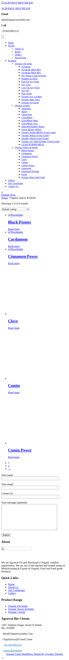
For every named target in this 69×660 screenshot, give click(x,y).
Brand (17, 52)
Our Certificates (15, 183)
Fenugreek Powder (30, 171)
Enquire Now (8, 194)
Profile (11, 46)
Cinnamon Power (29, 156)
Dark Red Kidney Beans (32, 126)
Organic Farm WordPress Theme (34, 654)
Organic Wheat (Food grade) (35, 135)
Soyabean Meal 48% (31, 72)
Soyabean (25, 66)
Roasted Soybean (29, 78)
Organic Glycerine (30, 102)
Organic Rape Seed (30, 99)
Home (11, 43)
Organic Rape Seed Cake (33, 177)
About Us (19, 49)
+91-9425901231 (12, 645)
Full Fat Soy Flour (30, 81)
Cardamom (26, 153)
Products (12, 61)
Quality (18, 55)
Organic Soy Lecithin (31, 96)
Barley (24, 111)
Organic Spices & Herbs (26, 147)
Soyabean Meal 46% (31, 69)
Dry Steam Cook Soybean (33, 75)
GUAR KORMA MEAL (32, 144)
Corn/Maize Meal (29, 120)
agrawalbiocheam (12, 650)
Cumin (24, 162)
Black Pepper (27, 150)
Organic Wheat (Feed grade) (35, 138)
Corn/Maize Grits (29, 123)
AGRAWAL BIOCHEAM (15, 8)
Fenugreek (26, 168)
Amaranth (26, 108)
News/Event (20, 58)
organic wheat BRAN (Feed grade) (38, 132)
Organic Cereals (22, 105)
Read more (14, 229)
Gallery (11, 180)
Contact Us (13, 186)
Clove (24, 159)
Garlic (24, 174)
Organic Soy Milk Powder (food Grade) (40, 141)
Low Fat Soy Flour (30, 87)
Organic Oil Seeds (23, 63)
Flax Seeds (26, 93)
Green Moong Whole (31, 129)
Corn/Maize (26, 117)
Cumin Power (27, 165)
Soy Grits (25, 84)
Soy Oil (25, 90)
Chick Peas (26, 114)
